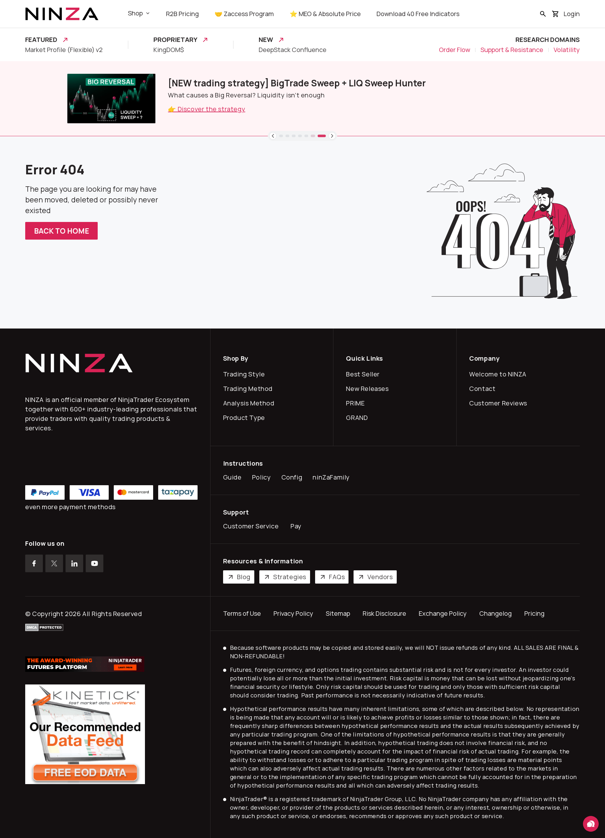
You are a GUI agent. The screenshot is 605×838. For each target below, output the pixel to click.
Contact (483, 388)
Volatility (567, 50)
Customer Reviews (499, 403)
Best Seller (364, 374)
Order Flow (454, 50)
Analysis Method (250, 403)
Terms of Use (242, 613)
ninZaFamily (333, 477)
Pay (297, 526)
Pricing (534, 613)
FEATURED (41, 40)
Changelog (495, 613)
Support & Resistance (512, 50)
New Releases (368, 388)
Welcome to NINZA (499, 374)
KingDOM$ (168, 50)
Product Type (245, 417)
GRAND (358, 417)
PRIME (356, 403)
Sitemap (338, 613)
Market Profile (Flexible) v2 (64, 50)
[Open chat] (591, 824)
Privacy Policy (293, 613)
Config (293, 477)
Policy (263, 477)
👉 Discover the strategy (164, 109)
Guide (234, 477)
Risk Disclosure (384, 613)
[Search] (543, 14)
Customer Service (252, 526)
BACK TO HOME (61, 231)
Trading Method (249, 388)
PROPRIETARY (175, 40)
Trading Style (245, 374)
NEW (266, 40)
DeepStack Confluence (292, 50)
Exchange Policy (443, 613)
